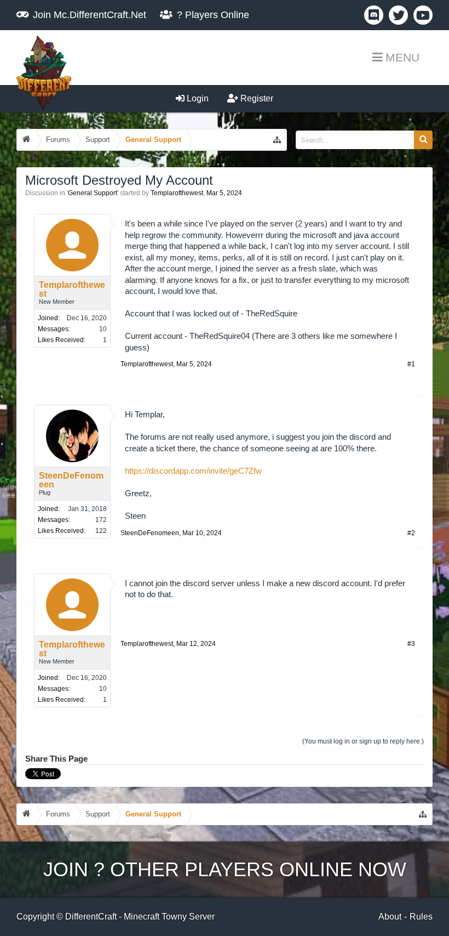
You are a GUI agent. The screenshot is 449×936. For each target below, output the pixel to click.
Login (197, 98)
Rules (421, 916)
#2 (411, 533)
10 (103, 329)
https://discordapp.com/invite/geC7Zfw (193, 471)
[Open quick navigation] (277, 139)
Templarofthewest (177, 193)
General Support (92, 193)
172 (101, 520)
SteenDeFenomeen (71, 480)
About (389, 916)
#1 (411, 364)
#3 (411, 644)
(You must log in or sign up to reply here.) (363, 741)
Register (255, 98)
